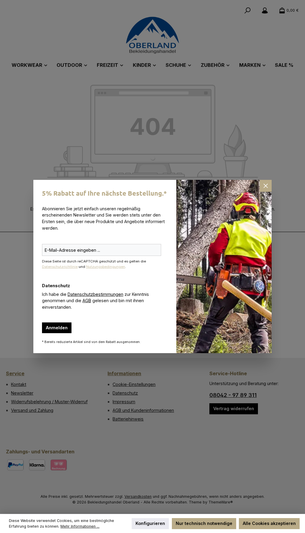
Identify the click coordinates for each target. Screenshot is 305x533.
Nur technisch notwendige (204, 523)
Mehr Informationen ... (79, 526)
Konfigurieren (150, 523)
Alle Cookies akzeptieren (269, 523)
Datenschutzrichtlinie (60, 267)
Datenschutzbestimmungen (95, 294)
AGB (87, 300)
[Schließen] (266, 186)
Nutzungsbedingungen (105, 267)
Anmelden (57, 327)
